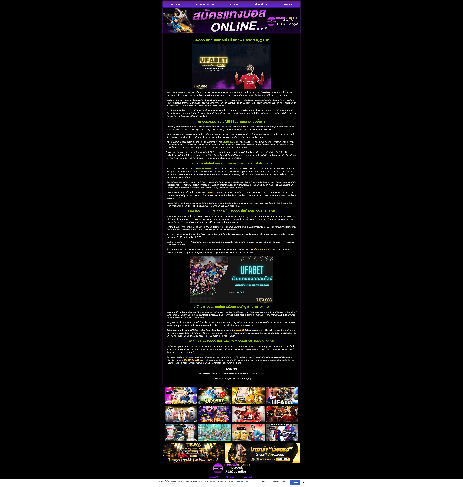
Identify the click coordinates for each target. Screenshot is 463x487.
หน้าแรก (175, 4)
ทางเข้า (288, 4)
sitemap (234, 4)
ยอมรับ (295, 482)
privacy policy (248, 477)
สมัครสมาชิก (261, 4)
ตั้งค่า (175, 484)
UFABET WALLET (191, 359)
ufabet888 (238, 330)
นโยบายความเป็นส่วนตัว (245, 481)
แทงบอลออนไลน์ (205, 4)
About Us (230, 477)
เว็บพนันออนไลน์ (261, 249)
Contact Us (213, 477)
